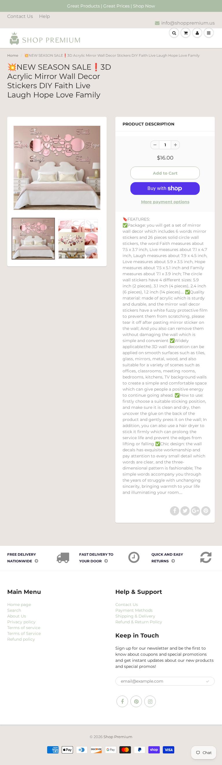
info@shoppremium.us (188, 23)
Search (14, 610)
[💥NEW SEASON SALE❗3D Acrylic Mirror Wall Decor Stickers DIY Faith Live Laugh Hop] (57, 168)
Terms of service (23, 627)
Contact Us (20, 16)
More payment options (165, 201)
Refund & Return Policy (138, 621)
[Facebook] (122, 701)
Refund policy (21, 639)
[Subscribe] (208, 681)
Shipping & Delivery (135, 616)
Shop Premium (117, 736)
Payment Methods (134, 610)
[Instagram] (150, 701)
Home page (19, 604)
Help (44, 16)
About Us (16, 616)
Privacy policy (21, 621)
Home (12, 55)
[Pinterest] (136, 701)
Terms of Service (24, 633)
